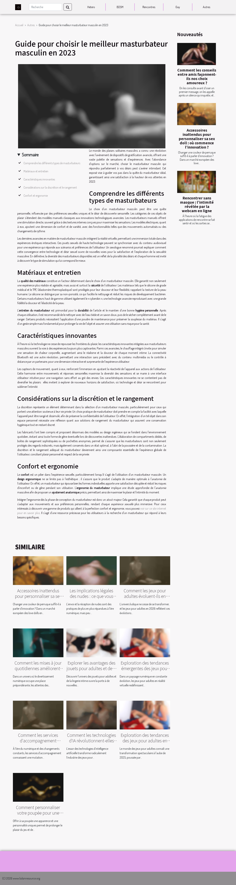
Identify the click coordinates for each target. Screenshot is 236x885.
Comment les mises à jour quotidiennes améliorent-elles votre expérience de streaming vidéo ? (38, 671)
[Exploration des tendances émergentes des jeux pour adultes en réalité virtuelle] (145, 642)
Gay (178, 7)
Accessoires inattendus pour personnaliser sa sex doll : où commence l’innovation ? (197, 139)
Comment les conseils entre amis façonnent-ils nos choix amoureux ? (196, 76)
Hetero (91, 7)
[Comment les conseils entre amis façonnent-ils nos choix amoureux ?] (196, 54)
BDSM (120, 7)
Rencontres (149, 7)
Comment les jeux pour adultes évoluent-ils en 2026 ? (145, 596)
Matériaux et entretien (36, 171)
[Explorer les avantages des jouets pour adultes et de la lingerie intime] (91, 642)
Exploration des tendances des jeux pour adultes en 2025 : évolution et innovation (145, 743)
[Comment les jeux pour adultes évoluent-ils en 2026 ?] (145, 570)
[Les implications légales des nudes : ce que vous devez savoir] (91, 570)
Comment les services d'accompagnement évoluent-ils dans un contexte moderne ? (38, 743)
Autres (206, 7)
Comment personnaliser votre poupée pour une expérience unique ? (38, 812)
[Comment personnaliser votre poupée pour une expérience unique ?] (38, 787)
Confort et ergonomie (36, 195)
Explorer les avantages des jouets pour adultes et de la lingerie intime (92, 668)
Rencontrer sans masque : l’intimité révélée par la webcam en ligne (197, 204)
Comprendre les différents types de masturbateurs (52, 163)
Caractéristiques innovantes (39, 179)
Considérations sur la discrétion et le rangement (50, 187)
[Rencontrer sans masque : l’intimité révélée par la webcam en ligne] (196, 182)
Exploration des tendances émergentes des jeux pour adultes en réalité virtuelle (145, 668)
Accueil (19, 25)
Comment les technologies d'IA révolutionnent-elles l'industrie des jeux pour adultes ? (91, 743)
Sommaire (30, 154)
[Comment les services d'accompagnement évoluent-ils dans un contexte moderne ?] (38, 715)
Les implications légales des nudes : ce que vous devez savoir (91, 596)
